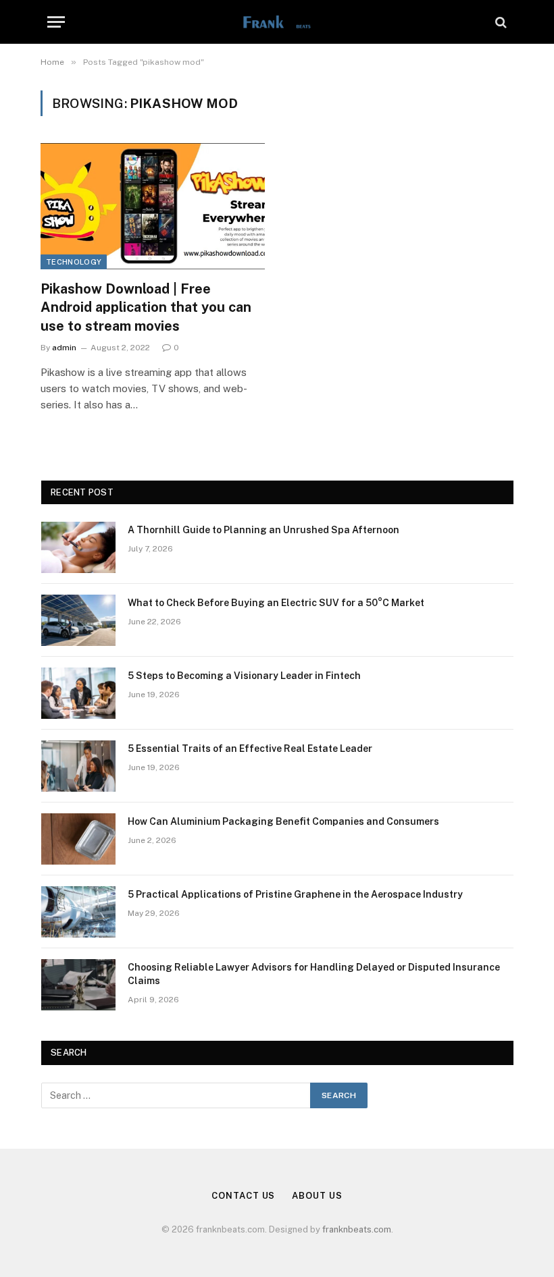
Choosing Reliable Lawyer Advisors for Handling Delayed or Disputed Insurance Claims (314, 974)
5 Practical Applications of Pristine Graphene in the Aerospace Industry (295, 894)
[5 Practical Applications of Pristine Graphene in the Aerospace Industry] (78, 912)
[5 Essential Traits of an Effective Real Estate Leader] (78, 766)
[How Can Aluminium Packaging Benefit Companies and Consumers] (78, 839)
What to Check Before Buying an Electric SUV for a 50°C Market (276, 602)
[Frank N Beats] (277, 22)
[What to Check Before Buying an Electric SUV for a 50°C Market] (78, 620)
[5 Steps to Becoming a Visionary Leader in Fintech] (78, 693)
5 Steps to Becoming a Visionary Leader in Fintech (244, 675)
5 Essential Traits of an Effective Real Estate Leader (250, 748)
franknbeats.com (356, 1229)
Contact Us (243, 1196)
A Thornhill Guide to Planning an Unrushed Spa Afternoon (263, 529)
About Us (317, 1196)
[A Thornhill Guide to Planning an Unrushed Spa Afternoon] (78, 547)
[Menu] (56, 22)
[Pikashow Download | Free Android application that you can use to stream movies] (153, 206)
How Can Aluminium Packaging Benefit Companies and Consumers (283, 821)
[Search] (500, 22)
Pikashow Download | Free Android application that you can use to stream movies (146, 307)
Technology (73, 262)
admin (64, 347)
